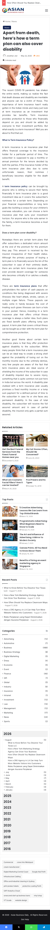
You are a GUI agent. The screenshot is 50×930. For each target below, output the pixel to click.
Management (10, 708)
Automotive (9, 643)
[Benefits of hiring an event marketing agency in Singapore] (10, 564)
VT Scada (7, 900)
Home (7, 21)
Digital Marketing (11, 656)
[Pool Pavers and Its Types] (37, 471)
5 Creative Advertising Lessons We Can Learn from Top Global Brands (34, 510)
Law (6, 704)
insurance (8, 691)
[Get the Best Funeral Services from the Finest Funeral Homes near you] (13, 440)
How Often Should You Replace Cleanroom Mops (28, 3)
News (14, 21)
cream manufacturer (11, 867)
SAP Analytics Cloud (12, 891)
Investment (9, 700)
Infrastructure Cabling (12, 876)
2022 (7, 813)
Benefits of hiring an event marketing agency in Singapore (33, 563)
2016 (7, 849)
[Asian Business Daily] (13, 10)
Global (6, 682)
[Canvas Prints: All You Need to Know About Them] (10, 551)
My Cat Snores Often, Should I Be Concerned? (37, 452)
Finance (7, 674)
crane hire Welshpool (25, 862)
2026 (7, 734)
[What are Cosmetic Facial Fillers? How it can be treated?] (13, 471)
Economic (8, 665)
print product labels (11, 886)
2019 (7, 831)
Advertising (9, 639)
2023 (7, 807)
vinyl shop (38, 895)
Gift (5, 678)
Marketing (8, 713)
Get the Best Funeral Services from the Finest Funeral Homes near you (12, 453)
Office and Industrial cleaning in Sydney (19, 881)
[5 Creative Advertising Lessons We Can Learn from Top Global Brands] (10, 511)
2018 (7, 837)
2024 (7, 801)
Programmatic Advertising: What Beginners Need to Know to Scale (34, 524)
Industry (7, 687)
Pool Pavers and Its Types (36, 481)
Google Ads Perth (39, 872)
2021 (7, 819)
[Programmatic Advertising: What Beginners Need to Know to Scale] (10, 525)
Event (6, 669)
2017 (7, 843)
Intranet (7, 695)
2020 (7, 825)
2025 (7, 796)
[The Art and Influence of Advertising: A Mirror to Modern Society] (10, 537)
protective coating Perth (31, 886)
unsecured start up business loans (17, 895)
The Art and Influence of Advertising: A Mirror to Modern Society (32, 537)
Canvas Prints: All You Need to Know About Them (33, 549)
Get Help (25, 919)
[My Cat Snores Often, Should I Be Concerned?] (37, 440)
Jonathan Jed (12, 56)
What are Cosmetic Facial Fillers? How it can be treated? (12, 482)
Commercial (8, 862)
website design (21, 900)
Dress (6, 661)
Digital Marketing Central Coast (16, 872)
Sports (7, 721)
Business (8, 647)
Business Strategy (12, 652)
